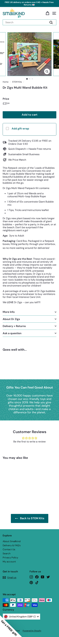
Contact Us (9, 549)
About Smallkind (11, 541)
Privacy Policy (10, 557)
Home (5, 82)
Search (7, 553)
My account (9, 561)
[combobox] (29, 22)
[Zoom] (47, 71)
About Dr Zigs (11, 319)
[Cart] (47, 13)
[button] (11, 626)
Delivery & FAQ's (12, 545)
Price (6, 98)
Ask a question (12, 333)
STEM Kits (17, 82)
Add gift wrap (20, 128)
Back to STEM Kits (32, 518)
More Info (9, 312)
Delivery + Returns (14, 326)
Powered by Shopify (32, 630)
